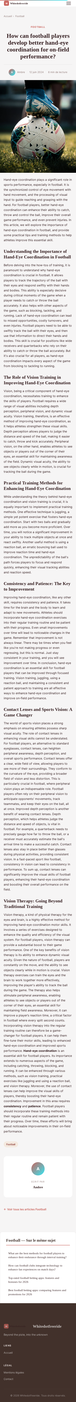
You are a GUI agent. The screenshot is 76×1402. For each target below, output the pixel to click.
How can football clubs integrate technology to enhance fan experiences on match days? (35, 1267)
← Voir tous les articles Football (25, 1209)
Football (19, 16)
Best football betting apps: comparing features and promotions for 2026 (37, 1292)
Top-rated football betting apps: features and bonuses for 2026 (33, 1279)
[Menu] (68, 3)
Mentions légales (14, 1372)
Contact (8, 1378)
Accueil (8, 16)
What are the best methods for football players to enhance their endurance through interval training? (37, 1255)
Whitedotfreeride (47, 1326)
